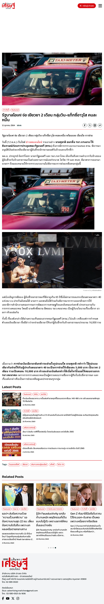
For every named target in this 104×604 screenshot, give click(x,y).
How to (15, 509)
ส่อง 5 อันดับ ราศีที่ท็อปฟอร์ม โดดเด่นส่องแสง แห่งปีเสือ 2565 (48, 431)
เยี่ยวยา (25, 464)
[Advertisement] (53, 31)
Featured (15, 110)
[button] (48, 547)
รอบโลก (43, 394)
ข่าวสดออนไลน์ (34, 142)
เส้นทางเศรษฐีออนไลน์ (39, 464)
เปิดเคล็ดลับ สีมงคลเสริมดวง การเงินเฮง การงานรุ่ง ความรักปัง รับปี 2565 (53, 448)
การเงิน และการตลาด (54, 509)
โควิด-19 (61, 464)
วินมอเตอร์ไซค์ (14, 464)
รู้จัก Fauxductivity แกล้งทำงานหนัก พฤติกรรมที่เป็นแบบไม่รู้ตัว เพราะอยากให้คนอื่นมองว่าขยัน (51, 519)
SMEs (36, 394)
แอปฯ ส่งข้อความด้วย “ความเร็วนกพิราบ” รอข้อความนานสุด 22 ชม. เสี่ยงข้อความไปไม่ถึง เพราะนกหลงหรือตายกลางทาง (18, 521)
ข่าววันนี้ (6, 110)
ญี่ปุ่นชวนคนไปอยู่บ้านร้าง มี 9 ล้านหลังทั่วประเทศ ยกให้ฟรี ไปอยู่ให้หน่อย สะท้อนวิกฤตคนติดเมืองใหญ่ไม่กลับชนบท (60, 416)
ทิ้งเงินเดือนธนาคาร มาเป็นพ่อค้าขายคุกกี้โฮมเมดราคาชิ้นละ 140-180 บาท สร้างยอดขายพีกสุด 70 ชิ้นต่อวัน (61, 400)
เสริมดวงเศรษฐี (29, 427)
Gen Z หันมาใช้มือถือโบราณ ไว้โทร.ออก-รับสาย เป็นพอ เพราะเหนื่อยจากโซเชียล (85, 517)
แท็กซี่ (52, 464)
